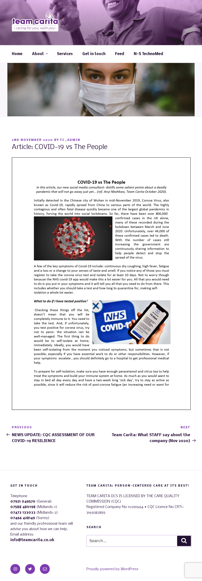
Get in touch (93, 54)
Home (17, 54)
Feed (119, 54)
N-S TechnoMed (148, 54)
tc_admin (70, 140)
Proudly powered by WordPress (112, 569)
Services (65, 54)
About (38, 54)
